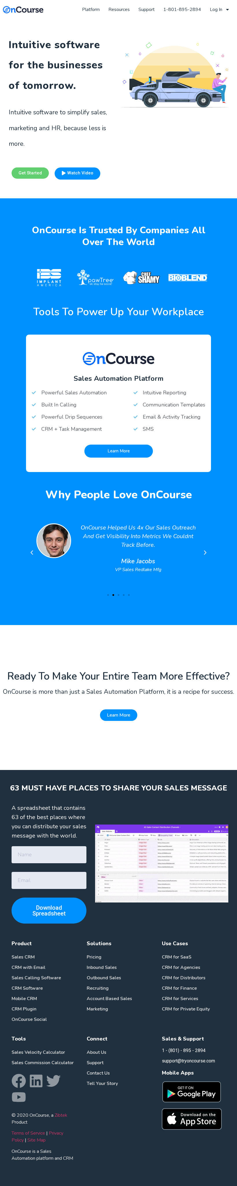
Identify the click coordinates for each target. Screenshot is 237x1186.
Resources (119, 9)
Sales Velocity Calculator (38, 1052)
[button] (108, 595)
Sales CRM (23, 957)
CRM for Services (180, 998)
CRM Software (27, 988)
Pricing (94, 957)
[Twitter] (53, 1081)
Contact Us (98, 1073)
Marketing (97, 1009)
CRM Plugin (24, 1009)
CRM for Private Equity (186, 1009)
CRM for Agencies (181, 967)
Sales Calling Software (36, 978)
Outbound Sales (104, 978)
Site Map (36, 1140)
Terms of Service (28, 1133)
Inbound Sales (102, 967)
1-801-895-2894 (182, 9)
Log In (216, 9)
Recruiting (98, 988)
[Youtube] (19, 1097)
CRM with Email (28, 967)
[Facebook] (19, 1081)
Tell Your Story (102, 1083)
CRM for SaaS (176, 957)
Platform (91, 9)
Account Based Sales (109, 998)
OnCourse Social (29, 1019)
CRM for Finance (179, 988)
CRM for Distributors (183, 978)
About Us (96, 1052)
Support (146, 9)
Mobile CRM (24, 998)
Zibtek (61, 1115)
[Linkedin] (36, 1081)
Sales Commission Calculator (43, 1063)
